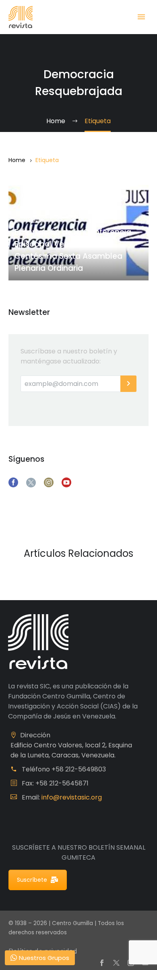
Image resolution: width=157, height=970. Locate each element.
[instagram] (49, 482)
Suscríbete (32, 880)
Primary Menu (141, 17)
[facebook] (13, 482)
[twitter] (31, 482)
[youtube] (66, 482)
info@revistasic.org (71, 797)
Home (16, 160)
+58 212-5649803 (79, 769)
